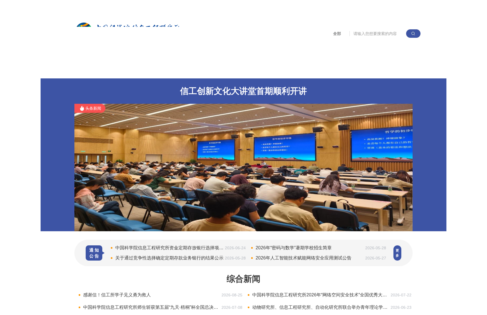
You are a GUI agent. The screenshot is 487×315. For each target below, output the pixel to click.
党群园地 (306, 69)
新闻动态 (172, 69)
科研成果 (205, 69)
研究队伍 (239, 69)
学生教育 (273, 69)
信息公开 (373, 69)
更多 (397, 252)
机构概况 (138, 69)
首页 (109, 69)
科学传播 (340, 69)
